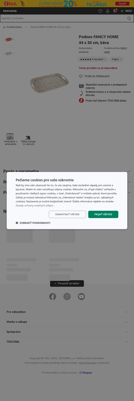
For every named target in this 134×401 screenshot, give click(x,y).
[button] (33, 222)
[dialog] (67, 200)
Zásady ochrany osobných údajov (34, 205)
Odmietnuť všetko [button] (67, 214)
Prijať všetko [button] (103, 214)
